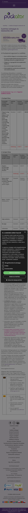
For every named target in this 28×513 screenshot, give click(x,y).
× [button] (24, 232)
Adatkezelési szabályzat (12, 259)
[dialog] (14, 256)
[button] (14, 280)
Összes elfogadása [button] (14, 272)
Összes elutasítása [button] (14, 276)
